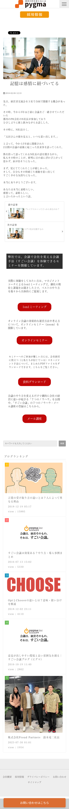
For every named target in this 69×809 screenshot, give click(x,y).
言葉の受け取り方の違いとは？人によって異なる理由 (35, 500)
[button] (64, 4)
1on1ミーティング (34, 306)
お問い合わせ (59, 777)
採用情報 (19, 777)
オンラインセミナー (34, 340)
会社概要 (7, 777)
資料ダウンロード (34, 381)
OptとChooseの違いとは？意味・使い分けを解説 (35, 602)
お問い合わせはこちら (34, 803)
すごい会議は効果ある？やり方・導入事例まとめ (35, 555)
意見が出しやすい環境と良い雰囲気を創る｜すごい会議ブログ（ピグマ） (35, 657)
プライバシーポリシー (38, 777)
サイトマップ (34, 782)
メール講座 (34, 418)
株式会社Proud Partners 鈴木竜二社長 (34, 737)
